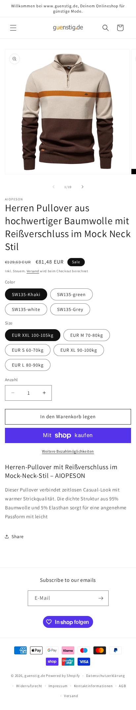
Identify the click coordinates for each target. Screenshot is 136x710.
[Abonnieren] (101, 598)
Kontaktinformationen (93, 686)
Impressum (58, 686)
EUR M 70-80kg (86, 335)
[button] (13, 28)
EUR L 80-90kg (28, 365)
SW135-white (26, 309)
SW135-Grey (70, 309)
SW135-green (71, 294)
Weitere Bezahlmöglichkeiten (68, 451)
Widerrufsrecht (29, 686)
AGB (122, 686)
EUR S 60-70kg (28, 350)
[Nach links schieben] (53, 186)
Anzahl (11, 379)
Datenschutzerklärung (105, 675)
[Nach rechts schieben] (82, 186)
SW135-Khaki (26, 294)
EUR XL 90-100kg (78, 350)
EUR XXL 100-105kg (32, 335)
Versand (33, 271)
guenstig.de (34, 675)
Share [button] (18, 536)
